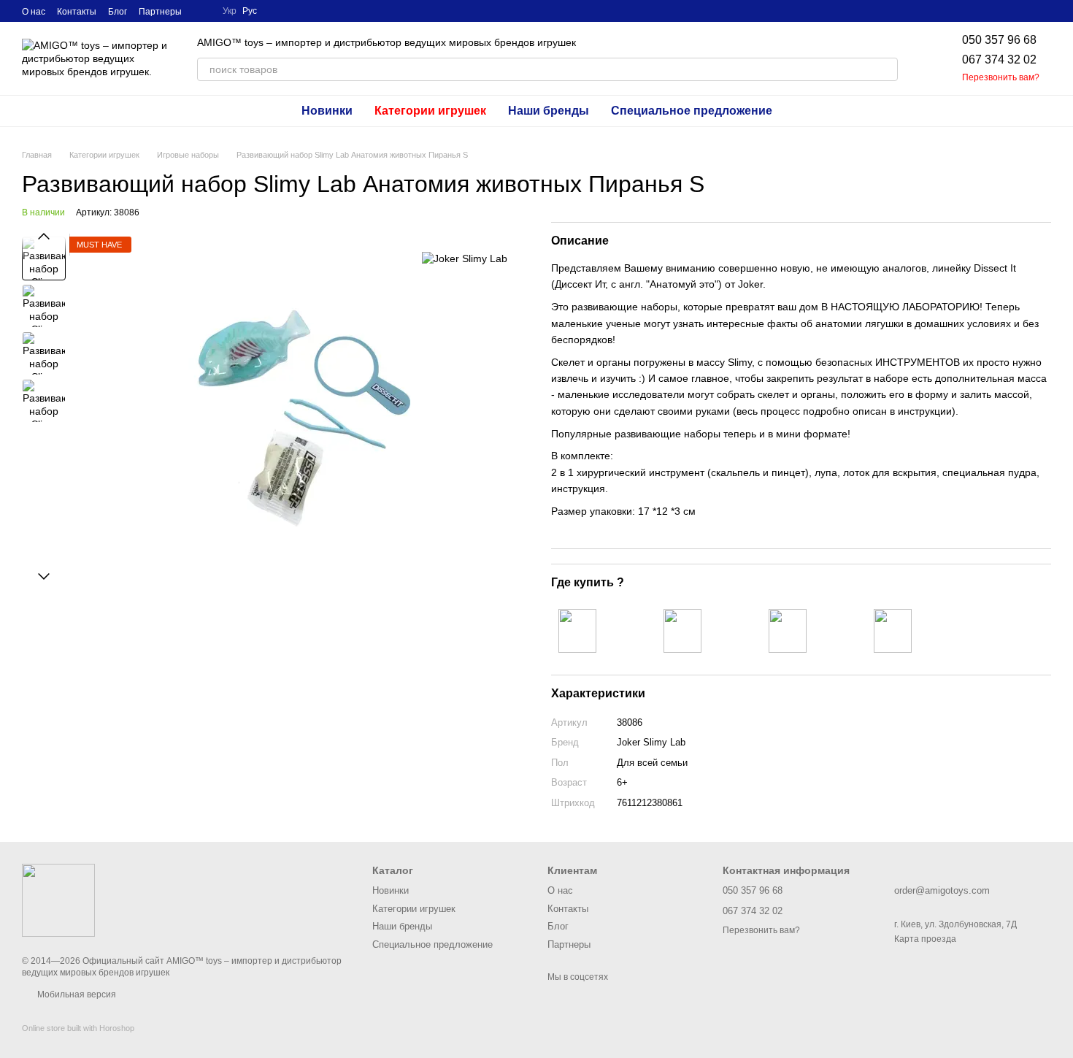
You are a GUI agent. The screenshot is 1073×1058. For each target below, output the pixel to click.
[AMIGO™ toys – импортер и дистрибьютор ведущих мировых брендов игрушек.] (58, 900)
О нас (33, 12)
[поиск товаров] (886, 69)
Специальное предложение (691, 110)
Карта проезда (925, 939)
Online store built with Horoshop (78, 1028)
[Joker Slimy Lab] (464, 258)
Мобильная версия (75, 994)
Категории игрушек (430, 110)
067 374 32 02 (999, 59)
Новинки (327, 110)
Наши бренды (548, 110)
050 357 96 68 (999, 40)
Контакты (76, 12)
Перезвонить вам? (1000, 77)
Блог (117, 12)
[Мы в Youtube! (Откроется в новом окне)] (202, 11)
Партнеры (160, 12)
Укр (229, 11)
